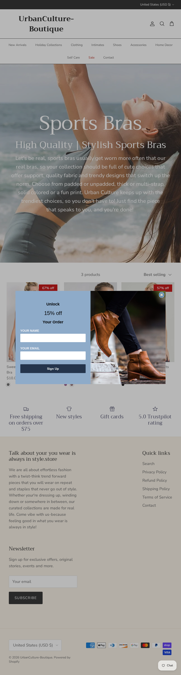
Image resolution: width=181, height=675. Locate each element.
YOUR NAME (29, 330)
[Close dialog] (161, 295)
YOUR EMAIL (30, 348)
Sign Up (53, 368)
